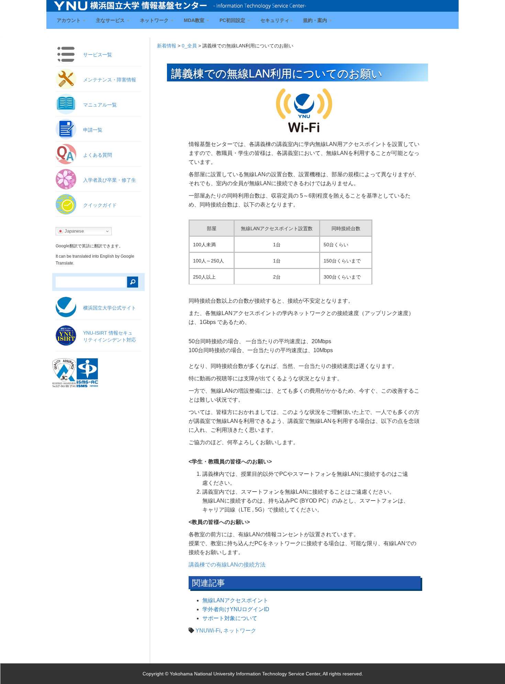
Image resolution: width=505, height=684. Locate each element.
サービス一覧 (97, 54)
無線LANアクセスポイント (235, 600)
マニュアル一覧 (100, 105)
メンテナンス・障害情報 (109, 79)
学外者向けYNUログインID (235, 609)
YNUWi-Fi (208, 630)
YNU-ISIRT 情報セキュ (109, 336)
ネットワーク (239, 630)
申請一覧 (92, 130)
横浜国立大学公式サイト (109, 308)
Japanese (73, 231)
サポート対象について (229, 618)
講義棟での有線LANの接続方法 (227, 565)
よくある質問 (97, 155)
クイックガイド (100, 205)
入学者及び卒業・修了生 (109, 180)
